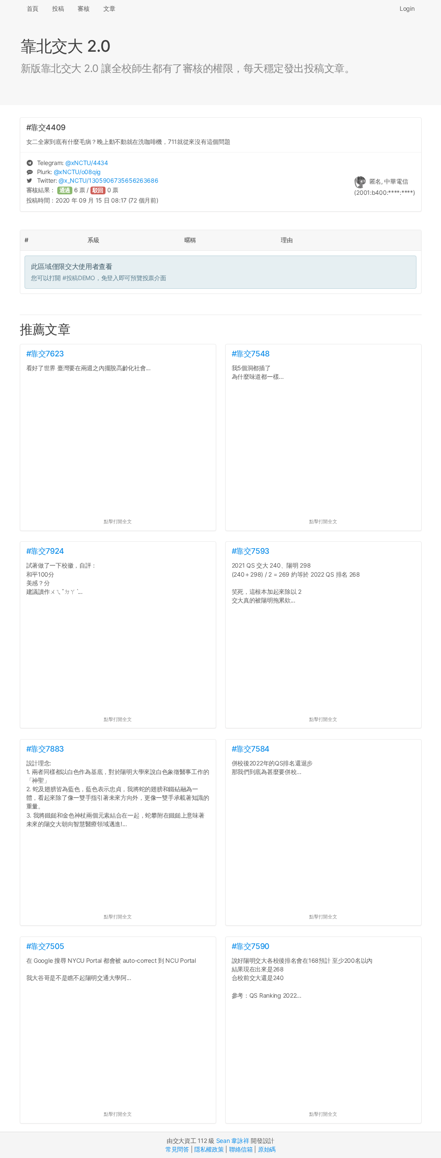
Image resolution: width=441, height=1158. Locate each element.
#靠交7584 (251, 748)
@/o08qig (77, 171)
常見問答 (177, 1149)
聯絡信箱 (241, 1149)
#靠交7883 (45, 748)
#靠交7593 (251, 551)
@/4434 (86, 162)
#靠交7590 (251, 946)
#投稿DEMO (78, 277)
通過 (65, 190)
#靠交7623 (45, 353)
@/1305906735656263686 (108, 180)
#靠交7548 (251, 353)
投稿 (58, 8)
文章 (109, 8)
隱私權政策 (209, 1149)
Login (407, 8)
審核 (83, 8)
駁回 (98, 190)
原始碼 (267, 1149)
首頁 (32, 8)
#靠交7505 (45, 946)
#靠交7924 (45, 551)
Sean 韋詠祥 (232, 1140)
